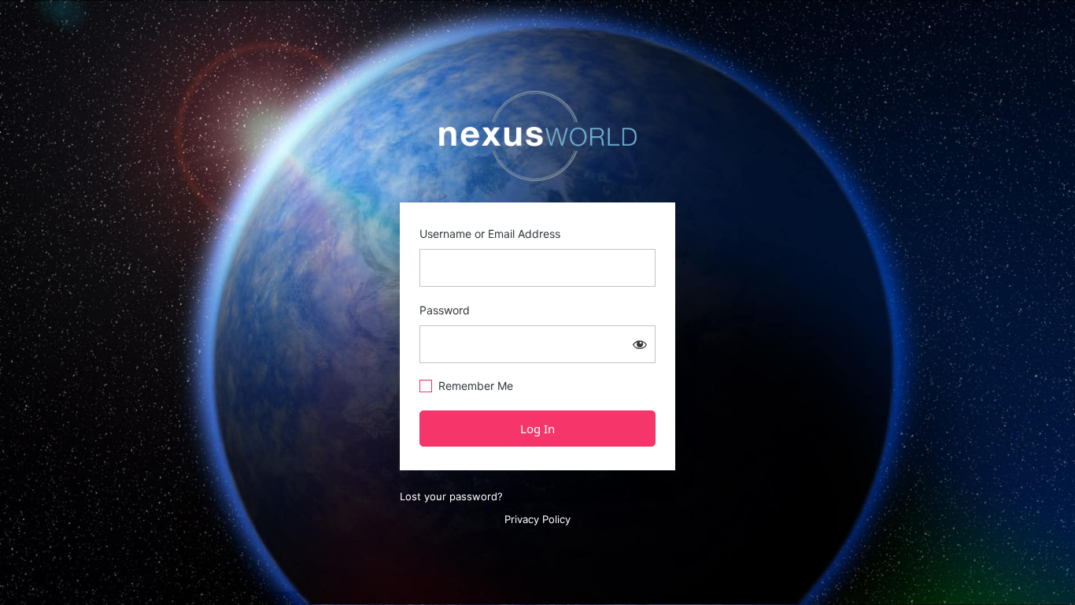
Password (444, 310)
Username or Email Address (489, 233)
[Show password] (640, 344)
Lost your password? (451, 496)
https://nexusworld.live (537, 136)
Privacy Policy (537, 519)
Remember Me (475, 385)
